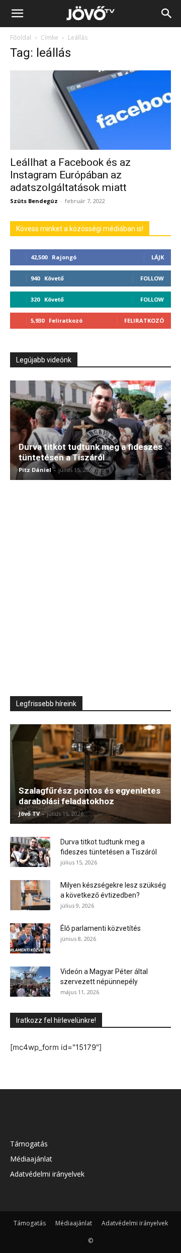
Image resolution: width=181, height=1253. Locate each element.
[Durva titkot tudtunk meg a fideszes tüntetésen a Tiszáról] (90, 430)
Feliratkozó (144, 320)
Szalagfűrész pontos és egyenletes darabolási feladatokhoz (89, 796)
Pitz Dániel (35, 469)
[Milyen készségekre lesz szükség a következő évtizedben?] (30, 895)
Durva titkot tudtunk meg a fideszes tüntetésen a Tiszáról (90, 452)
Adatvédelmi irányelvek (47, 1174)
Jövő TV (29, 813)
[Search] (167, 13)
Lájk (157, 257)
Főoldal (20, 37)
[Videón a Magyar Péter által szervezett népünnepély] (30, 982)
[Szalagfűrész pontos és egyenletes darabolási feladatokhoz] (90, 774)
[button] (17, 13)
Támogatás (29, 1143)
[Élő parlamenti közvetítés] (30, 938)
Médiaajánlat (31, 1159)
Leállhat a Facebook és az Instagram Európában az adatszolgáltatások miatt (70, 175)
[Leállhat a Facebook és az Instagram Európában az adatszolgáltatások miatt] (90, 110)
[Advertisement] (90, 586)
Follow (152, 278)
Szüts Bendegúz (34, 201)
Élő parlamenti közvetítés (100, 928)
